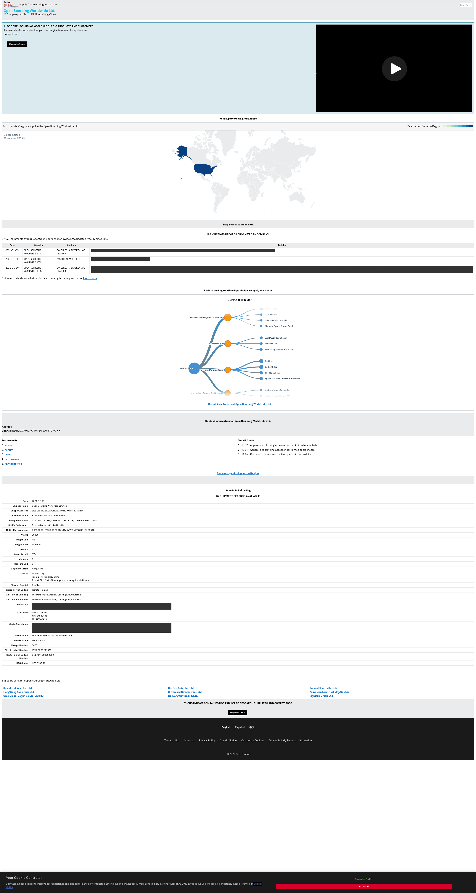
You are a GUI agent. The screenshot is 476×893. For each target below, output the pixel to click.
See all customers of (240, 404)
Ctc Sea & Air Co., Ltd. (181, 688)
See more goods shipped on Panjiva (238, 473)
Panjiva (11, 4)
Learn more (90, 278)
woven (8, 445)
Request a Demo (17, 44)
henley (9, 450)
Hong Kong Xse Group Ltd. (19, 692)
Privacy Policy (207, 740)
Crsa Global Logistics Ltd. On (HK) (23, 696)
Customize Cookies (252, 740)
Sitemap (189, 740)
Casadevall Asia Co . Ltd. (18, 688)
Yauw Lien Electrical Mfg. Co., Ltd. (329, 692)
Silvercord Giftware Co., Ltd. (185, 692)
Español (240, 727)
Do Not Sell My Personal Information (290, 740)
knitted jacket (13, 464)
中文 (252, 727)
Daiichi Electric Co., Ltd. (323, 688)
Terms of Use (171, 740)
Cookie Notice (228, 740)
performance (12, 459)
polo (7, 454)
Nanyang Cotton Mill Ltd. (183, 696)
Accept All (364, 886)
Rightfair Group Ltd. (321, 696)
